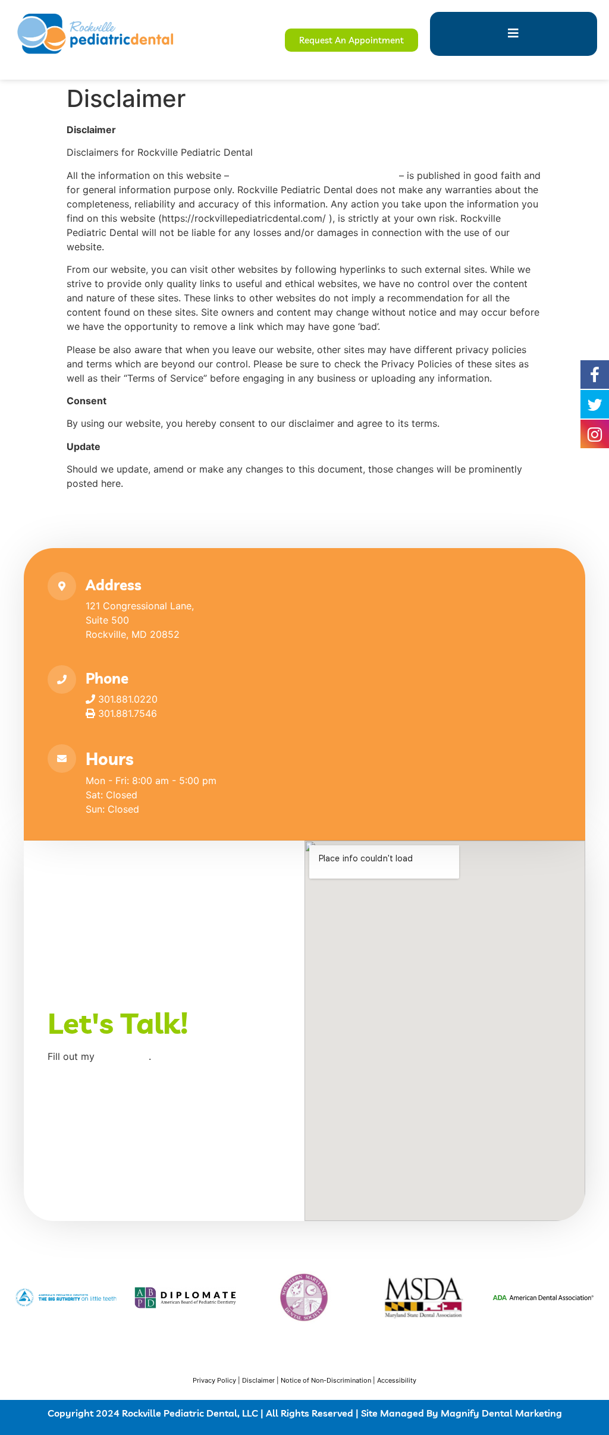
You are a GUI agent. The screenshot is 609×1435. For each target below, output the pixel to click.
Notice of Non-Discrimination (326, 1380)
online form (123, 1056)
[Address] (62, 586)
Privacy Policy (214, 1380)
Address (114, 585)
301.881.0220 (126, 699)
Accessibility (396, 1380)
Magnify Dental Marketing (501, 1413)
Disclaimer (258, 1380)
